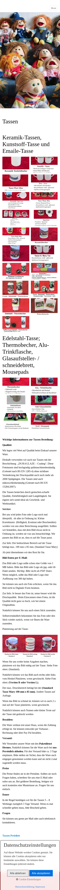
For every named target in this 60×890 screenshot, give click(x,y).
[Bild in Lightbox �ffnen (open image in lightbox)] (15, 165)
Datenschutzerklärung (24, 887)
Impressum (40, 887)
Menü (53, 8)
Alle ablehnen (18, 873)
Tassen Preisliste (11, 835)
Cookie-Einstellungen (29, 879)
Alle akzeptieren (41, 873)
